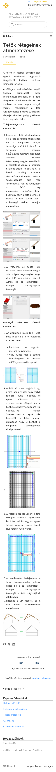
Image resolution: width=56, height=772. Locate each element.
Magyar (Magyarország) (40, 5)
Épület (27, 17)
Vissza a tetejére (12, 688)
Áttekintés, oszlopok (14, 726)
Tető (37, 17)
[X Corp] (10, 645)
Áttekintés (8, 720)
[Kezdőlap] (6, 5)
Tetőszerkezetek (12, 714)
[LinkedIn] (14, 645)
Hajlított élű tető (11, 703)
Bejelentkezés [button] (40, 1)
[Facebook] (5, 645)
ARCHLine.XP (15, 14)
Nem (37, 663)
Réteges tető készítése (15, 709)
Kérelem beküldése (41, 678)
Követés (9, 62)
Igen (21, 663)
